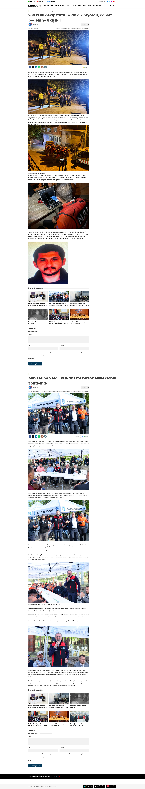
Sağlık (90, 5)
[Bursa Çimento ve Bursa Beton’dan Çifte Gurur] (79, 716)
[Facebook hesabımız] (107, 1)
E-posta (62, 345)
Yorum (31, 334)
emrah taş (35, 24)
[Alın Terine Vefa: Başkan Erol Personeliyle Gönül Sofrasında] (58, 296)
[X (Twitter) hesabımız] (109, 1)
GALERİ (32, 1)
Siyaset (69, 5)
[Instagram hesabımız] (111, 1)
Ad (30, 345)
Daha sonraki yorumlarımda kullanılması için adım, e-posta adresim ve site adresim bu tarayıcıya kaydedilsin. (57, 352)
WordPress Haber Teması (48, 786)
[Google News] (84, 67)
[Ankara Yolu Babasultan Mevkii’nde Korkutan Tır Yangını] (79, 296)
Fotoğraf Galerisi (66, 28)
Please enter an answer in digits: (37, 355)
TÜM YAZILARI (85, 24)
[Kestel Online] (35, 6)
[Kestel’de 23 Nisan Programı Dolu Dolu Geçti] (79, 314)
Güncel (57, 5)
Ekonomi (62, 5)
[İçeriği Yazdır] (45, 67)
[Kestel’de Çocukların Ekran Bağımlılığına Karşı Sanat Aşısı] (38, 296)
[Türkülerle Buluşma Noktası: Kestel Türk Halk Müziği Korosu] (58, 314)
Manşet (78, 28)
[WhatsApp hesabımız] (116, 1)
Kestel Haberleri (48, 5)
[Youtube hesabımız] (114, 1)
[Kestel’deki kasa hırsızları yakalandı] (38, 314)
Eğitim (79, 5)
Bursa (84, 5)
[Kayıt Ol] (111, 5)
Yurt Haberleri (97, 5)
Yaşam (74, 5)
